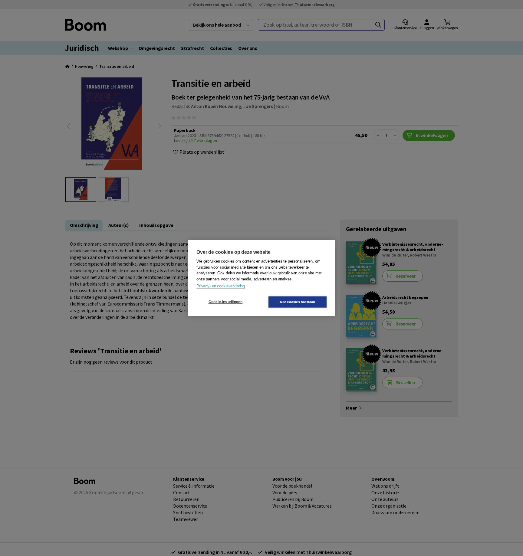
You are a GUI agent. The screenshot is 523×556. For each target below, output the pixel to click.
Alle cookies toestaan (297, 301)
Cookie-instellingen (226, 302)
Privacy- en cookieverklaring (220, 286)
